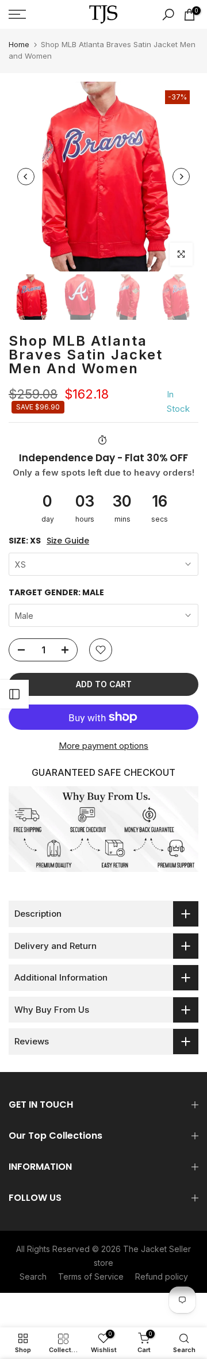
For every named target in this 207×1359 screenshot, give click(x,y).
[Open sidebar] (14, 694)
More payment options (103, 745)
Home (19, 44)
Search (33, 1276)
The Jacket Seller (157, 1249)
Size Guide (68, 540)
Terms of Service (91, 1276)
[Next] (181, 176)
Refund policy (161, 1276)
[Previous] (25, 176)
